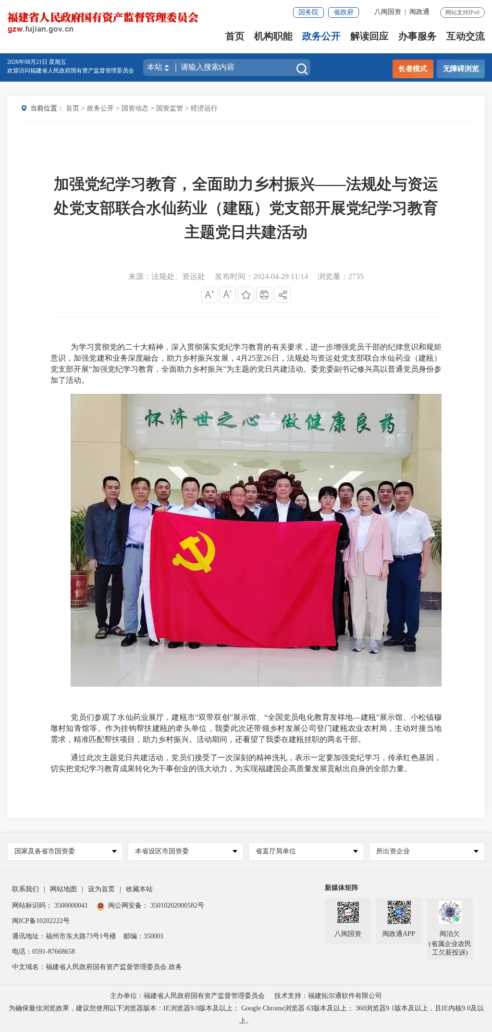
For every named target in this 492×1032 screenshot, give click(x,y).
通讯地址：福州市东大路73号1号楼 (64, 936)
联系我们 (25, 889)
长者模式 (412, 69)
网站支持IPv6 (462, 12)
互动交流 (465, 36)
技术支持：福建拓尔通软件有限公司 (328, 995)
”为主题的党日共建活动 (263, 369)
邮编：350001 (143, 936)
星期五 (57, 62)
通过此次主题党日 (102, 757)
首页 (235, 36)
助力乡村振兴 (200, 369)
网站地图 (63, 889)
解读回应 (369, 36)
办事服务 (417, 36)
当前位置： (47, 108)
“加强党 (102, 369)
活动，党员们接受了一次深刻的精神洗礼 (217, 757)
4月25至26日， (261, 358)
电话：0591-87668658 (43, 951)
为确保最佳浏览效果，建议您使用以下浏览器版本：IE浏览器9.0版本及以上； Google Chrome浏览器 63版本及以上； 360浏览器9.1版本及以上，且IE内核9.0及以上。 (246, 1014)
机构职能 (273, 36)
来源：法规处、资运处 (166, 276)
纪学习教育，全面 (146, 369)
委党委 (322, 369)
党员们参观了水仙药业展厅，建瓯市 (133, 717)
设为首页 (101, 889)
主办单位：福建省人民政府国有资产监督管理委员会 (187, 995)
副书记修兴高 (357, 369)
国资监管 (169, 108)
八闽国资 (387, 11)
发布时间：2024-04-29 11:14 (261, 276)
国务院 (308, 12)
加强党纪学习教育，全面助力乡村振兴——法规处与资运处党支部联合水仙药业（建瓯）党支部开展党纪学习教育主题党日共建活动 (246, 208)
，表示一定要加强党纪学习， (337, 757)
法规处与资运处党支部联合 (333, 358)
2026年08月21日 (28, 62)
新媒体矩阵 (341, 887)
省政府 (343, 12)
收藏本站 (139, 889)
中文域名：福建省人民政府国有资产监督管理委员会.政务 (97, 967)
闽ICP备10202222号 (41, 920)
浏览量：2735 (341, 276)
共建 (140, 757)
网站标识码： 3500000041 (50, 905)
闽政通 (419, 11)
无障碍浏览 (461, 69)
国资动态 (135, 108)
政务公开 (321, 36)
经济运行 (204, 108)
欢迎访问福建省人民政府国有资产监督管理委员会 (70, 70)
